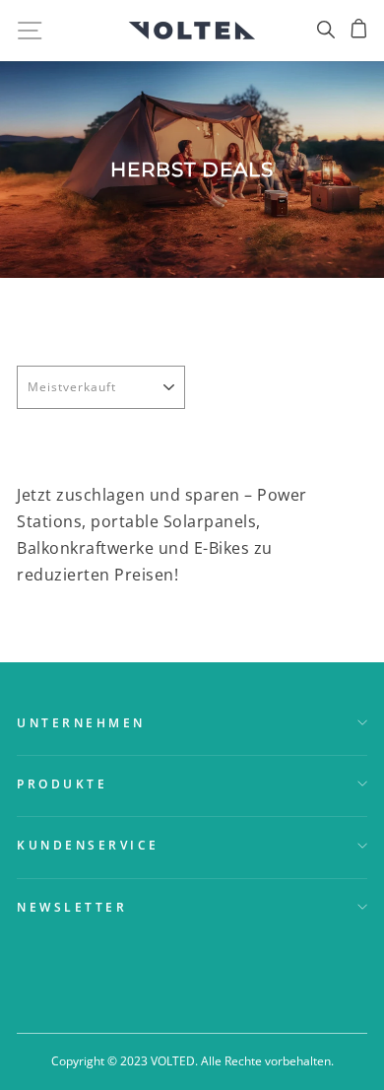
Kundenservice (88, 844)
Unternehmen (81, 722)
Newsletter (72, 907)
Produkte (62, 783)
